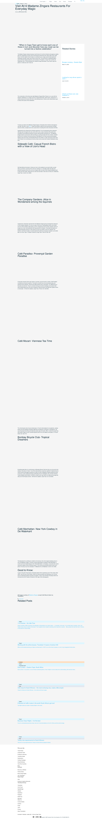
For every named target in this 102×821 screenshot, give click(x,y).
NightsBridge (20, 789)
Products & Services (22, 754)
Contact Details (21, 801)
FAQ (19, 779)
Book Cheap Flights (22, 773)
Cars (60, 1)
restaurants (21, 598)
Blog (19, 765)
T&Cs (19, 807)
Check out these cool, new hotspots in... (70, 94)
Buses (64, 1)
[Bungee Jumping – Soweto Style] (70, 60)
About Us (20, 800)
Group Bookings (21, 762)
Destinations (20, 758)
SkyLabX (20, 798)
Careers (19, 803)
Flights (50, 1)
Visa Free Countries (22, 764)
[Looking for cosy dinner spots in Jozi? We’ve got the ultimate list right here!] (70, 76)
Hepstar (19, 791)
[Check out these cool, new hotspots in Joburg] (70, 92)
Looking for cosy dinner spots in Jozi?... (72, 78)
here (30, 126)
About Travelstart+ (22, 811)
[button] (74, 1)
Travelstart (20, 785)
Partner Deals (21, 771)
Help (81, 0)
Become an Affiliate (22, 769)
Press (19, 805)
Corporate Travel (21, 752)
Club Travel (20, 787)
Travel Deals (20, 750)
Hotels (55, 1)
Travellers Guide (21, 756)
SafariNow (20, 792)
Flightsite (20, 794)
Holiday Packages (22, 760)
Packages (70, 1)
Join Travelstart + (21, 775)
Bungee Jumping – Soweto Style (72, 62)
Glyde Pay (20, 796)
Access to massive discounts (24, 781)
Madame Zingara (33, 595)
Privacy (19, 809)
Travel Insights (42, 1)
